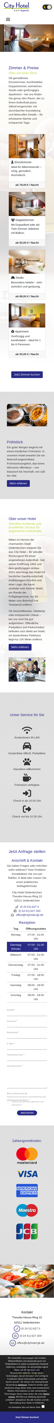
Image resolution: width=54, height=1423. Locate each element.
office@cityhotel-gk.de (29, 914)
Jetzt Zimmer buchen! (27, 1417)
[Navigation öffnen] (8, 19)
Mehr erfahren (18, 483)
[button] (27, 1281)
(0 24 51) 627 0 (29, 906)
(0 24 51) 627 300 (30, 910)
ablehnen (22, 1385)
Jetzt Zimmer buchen (27, 374)
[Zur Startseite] (16, 6)
